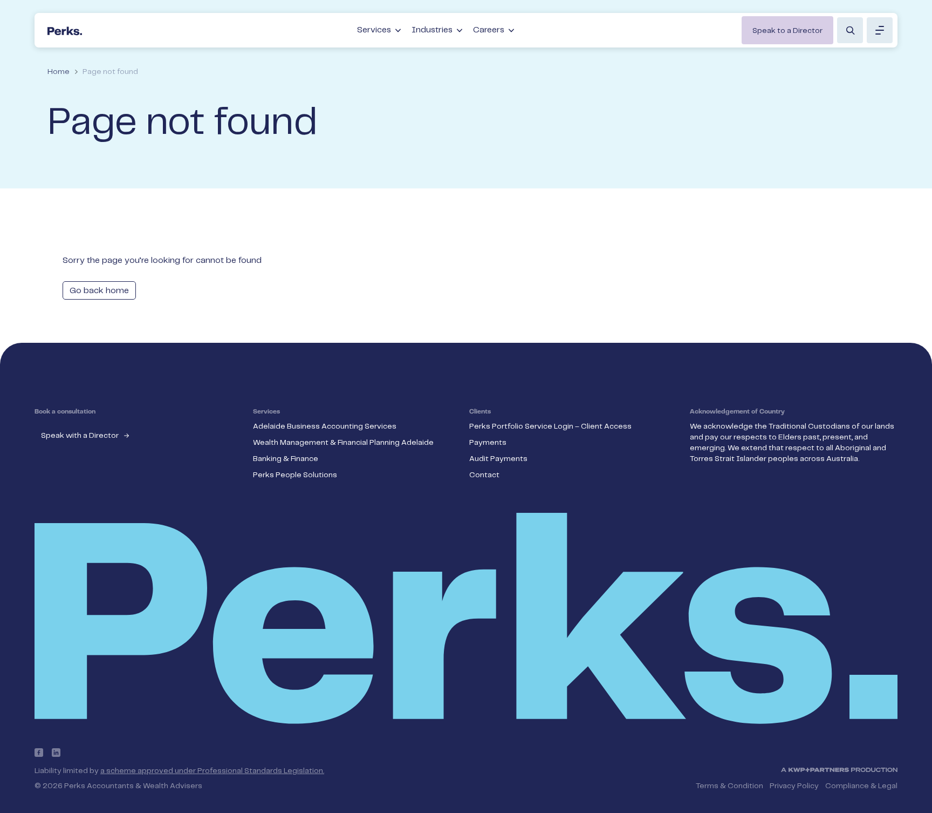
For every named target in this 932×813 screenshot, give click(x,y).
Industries (432, 30)
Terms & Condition (729, 786)
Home (58, 72)
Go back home (99, 291)
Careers (488, 30)
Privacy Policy (794, 786)
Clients (480, 412)
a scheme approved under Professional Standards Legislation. (212, 771)
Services (374, 30)
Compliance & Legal (861, 786)
